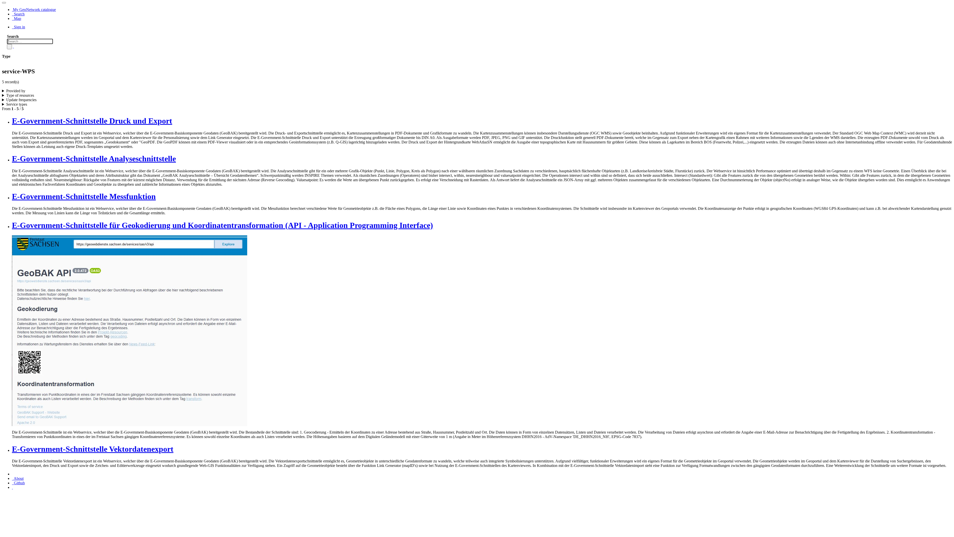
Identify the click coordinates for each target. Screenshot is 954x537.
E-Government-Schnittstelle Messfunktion (84, 196)
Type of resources (20, 95)
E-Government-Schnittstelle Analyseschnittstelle (94, 158)
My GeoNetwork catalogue (34, 9)
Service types (16, 104)
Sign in (19, 27)
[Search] (9, 46)
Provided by (15, 91)
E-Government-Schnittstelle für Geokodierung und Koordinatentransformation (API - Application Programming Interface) (222, 225)
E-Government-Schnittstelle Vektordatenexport (92, 449)
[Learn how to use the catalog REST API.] (12, 487)
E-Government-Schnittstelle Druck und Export (92, 120)
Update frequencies (21, 100)
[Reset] (13, 46)
